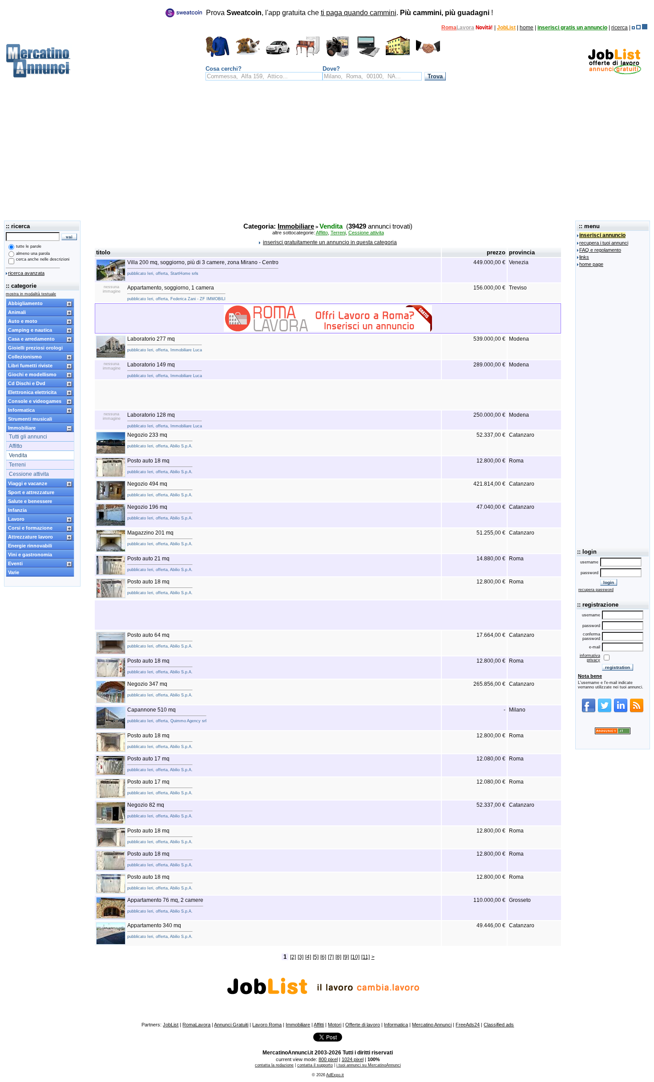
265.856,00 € (489, 684)
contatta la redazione (274, 1065)
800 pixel (328, 1059)
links (584, 257)
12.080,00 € (490, 759)
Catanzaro (521, 435)
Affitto (15, 446)
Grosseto (520, 900)
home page (591, 264)
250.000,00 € (489, 415)
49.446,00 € (490, 925)
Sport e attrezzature (31, 492)
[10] (355, 957)
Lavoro (16, 519)
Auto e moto (22, 321)
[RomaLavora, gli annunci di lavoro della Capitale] (484, 27)
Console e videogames (34, 401)
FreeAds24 (468, 1024)
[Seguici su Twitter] (604, 711)
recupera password (596, 589)
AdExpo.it (335, 1075)
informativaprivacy (590, 657)
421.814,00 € (489, 484)
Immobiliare (22, 427)
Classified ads (499, 1024)
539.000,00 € (489, 339)
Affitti (319, 1024)
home (526, 27)
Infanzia (17, 510)
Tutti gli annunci (28, 437)
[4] (308, 957)
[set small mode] (633, 27)
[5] (316, 957)
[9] (346, 957)
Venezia (519, 262)
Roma (448, 27)
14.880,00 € (490, 558)
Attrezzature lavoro (30, 536)
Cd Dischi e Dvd (26, 383)
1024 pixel (352, 1059)
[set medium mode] (638, 27)
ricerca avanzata (26, 273)
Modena (519, 339)
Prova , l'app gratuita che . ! (349, 12)
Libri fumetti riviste (30, 365)
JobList (506, 27)
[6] (323, 957)
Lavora (465, 27)
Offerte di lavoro (362, 1024)
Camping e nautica (30, 330)
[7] (331, 957)
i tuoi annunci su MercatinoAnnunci (368, 1065)
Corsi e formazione (30, 528)
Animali (17, 312)
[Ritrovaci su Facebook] (588, 711)
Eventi (15, 563)
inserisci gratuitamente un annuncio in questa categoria (330, 242)
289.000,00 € (489, 365)
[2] (293, 957)
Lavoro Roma (267, 1024)
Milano (517, 710)
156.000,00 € (489, 288)
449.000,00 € (489, 262)
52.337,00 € (490, 435)
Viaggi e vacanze (27, 483)
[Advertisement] (327, 153)
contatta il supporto (315, 1065)
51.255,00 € (490, 533)
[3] (300, 957)
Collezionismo (25, 356)
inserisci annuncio (602, 235)
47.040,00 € (490, 507)
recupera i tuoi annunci (603, 242)
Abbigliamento (25, 303)
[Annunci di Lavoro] (614, 72)
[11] (365, 957)
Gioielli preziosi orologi (35, 347)
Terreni (17, 465)
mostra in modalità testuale (31, 294)
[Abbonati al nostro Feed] (637, 711)
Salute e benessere (30, 501)
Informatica (21, 410)
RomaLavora (196, 1024)
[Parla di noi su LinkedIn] (621, 711)
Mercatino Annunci (432, 1024)
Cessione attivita (29, 474)
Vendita (18, 455)
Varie (13, 572)
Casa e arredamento (31, 339)
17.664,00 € (490, 635)
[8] (338, 957)
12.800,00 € (490, 461)
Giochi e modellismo (32, 374)
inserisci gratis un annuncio (572, 27)
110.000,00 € (489, 900)
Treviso (518, 288)
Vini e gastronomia (30, 554)
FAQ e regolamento (600, 250)
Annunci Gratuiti (231, 1024)
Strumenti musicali (30, 419)
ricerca (619, 27)
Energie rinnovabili (30, 545)
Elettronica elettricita (32, 392)
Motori (334, 1024)
